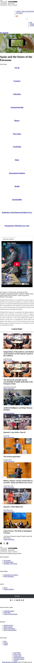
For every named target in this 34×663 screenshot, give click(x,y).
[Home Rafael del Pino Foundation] (8, 5)
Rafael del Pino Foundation (9, 662)
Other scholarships (8, 576)
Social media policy (18, 657)
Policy (17, 160)
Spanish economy (8, 625)
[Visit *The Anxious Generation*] (17, 446)
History (17, 121)
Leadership (17, 147)
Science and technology (10, 630)
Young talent (6, 612)
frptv (31, 22)
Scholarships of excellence (10, 575)
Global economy (8, 627)
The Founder (7, 560)
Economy (17, 81)
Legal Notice (16, 652)
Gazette (32, 25)
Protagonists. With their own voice (17, 226)
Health (17, 186)
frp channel (19, 13)
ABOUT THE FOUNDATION (25, 11)
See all (17, 68)
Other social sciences (9, 628)
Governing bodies (8, 562)
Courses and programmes (10, 614)
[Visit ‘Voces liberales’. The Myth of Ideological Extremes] (17, 520)
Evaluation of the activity (10, 563)
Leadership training (8, 611)
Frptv (4, 641)
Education (17, 94)
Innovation (17, 134)
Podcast (32, 24)
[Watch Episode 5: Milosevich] (17, 496)
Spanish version (8, 239)
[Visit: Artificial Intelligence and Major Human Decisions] (17, 397)
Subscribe (17, 596)
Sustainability (17, 199)
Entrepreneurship (17, 107)
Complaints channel (18, 659)
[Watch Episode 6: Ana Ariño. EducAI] (17, 422)
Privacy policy (17, 654)
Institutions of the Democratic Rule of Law (17, 212)
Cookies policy (17, 656)
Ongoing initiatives (8, 589)
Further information (8, 360)
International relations (17, 173)
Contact (15, 660)
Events (5, 587)
